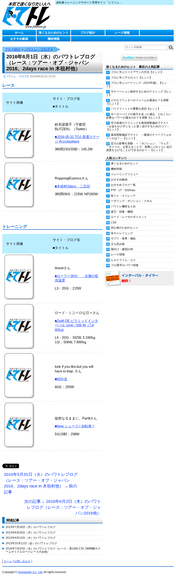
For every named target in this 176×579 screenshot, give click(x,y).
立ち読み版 (118, 244)
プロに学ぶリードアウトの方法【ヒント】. (137, 72)
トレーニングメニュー (124, 174)
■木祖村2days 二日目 (72, 186)
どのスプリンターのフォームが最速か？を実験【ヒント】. (137, 102)
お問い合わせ (22, 561)
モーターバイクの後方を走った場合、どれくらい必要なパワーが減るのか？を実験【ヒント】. (138, 116)
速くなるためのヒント (54, 32)
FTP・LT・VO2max (123, 190)
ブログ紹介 (87, 32)
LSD (113, 222)
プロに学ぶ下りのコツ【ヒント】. (132, 77)
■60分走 (61, 379)
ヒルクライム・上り (123, 260)
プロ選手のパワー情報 (124, 265)
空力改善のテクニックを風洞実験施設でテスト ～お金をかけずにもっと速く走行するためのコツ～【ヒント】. (138, 126)
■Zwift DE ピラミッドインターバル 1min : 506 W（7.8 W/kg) (76, 325)
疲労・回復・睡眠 (122, 211)
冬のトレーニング (122, 233)
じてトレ (27, 15)
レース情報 (122, 32)
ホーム (19, 32)
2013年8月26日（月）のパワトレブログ (30, 532)
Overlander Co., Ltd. (30, 572)
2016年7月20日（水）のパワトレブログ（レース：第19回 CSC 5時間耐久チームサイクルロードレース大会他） (53, 550)
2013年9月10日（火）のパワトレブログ (30, 537)
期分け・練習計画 (122, 249)
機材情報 (54, 39)
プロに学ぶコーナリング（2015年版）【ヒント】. (136, 84)
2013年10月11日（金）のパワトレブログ (31, 543)
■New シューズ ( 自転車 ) (74, 426)
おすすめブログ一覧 (123, 185)
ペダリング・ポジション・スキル (131, 201)
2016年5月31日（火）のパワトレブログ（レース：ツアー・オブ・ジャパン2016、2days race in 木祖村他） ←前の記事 (41, 483)
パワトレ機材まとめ (123, 206)
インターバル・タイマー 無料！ (139, 279)
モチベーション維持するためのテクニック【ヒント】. (138, 93)
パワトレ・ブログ (37, 49)
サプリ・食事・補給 (123, 238)
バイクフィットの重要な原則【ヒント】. (136, 108)
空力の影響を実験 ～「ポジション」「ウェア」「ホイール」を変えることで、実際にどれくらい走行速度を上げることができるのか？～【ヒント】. (139, 147)
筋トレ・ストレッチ (123, 195)
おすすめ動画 (19, 39)
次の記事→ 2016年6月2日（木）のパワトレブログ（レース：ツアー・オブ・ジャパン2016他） (62, 507)
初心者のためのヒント (124, 227)
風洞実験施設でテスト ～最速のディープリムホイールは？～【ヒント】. (138, 136)
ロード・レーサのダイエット (129, 217)
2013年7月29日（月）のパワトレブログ (30, 527)
